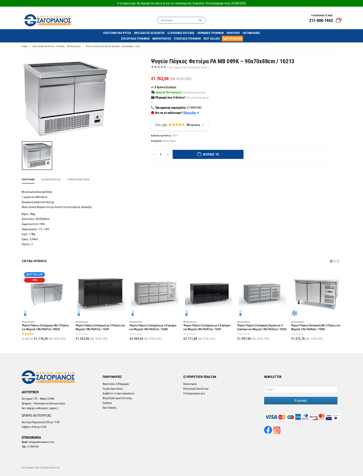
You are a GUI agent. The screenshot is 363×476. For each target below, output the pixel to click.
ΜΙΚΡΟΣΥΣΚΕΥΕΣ (161, 38)
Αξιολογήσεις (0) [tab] (50, 179)
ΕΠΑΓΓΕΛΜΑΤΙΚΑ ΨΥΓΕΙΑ (117, 32)
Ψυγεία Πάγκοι (169, 141)
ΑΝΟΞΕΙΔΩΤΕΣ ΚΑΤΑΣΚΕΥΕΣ (149, 32)
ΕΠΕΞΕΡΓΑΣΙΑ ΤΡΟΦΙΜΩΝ (135, 38)
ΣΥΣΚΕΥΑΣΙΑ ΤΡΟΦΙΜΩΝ (187, 38)
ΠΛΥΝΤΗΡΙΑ (233, 32)
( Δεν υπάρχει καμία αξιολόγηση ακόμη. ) (188, 67)
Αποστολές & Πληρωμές (116, 383)
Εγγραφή (301, 400)
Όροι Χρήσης (110, 407)
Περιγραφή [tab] (28, 179)
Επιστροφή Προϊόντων (196, 388)
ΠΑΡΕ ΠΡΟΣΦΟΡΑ (232, 38)
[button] (331, 261)
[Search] (200, 20)
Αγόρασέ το (211, 154)
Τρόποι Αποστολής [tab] (78, 179)
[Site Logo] (48, 20)
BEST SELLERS (212, 38)
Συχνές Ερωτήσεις (113, 388)
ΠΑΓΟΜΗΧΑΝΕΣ (251, 32)
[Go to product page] (101, 293)
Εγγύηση (107, 402)
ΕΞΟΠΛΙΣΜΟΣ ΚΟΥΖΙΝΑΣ (181, 32)
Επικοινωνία (190, 383)
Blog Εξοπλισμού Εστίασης (117, 398)
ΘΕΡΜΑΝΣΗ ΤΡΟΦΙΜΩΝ (210, 32)
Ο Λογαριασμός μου (194, 393)
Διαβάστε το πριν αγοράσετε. (119, 393)
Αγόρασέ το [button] (65, 276)
